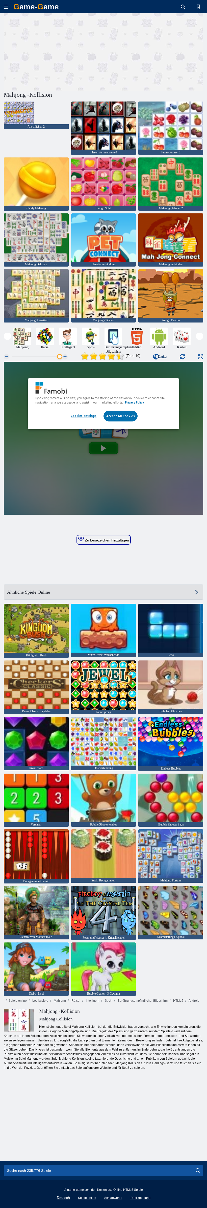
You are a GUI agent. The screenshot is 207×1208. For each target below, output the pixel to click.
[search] (197, 1170)
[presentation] (7, 336)
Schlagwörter (113, 1198)
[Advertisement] (53, 51)
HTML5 (177, 1000)
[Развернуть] (200, 356)
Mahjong (59, 1000)
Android (193, 1000)
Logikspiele (40, 1000)
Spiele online (18, 1000)
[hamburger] (6, 6)
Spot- (108, 1000)
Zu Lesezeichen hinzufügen (106, 540)
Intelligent (92, 1000)
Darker (162, 356)
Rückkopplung (140, 1198)
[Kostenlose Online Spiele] (36, 6)
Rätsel (75, 1000)
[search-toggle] (182, 6)
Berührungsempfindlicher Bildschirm (142, 1000)
